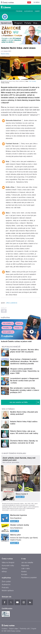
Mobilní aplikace (8, 590)
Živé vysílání (7, 332)
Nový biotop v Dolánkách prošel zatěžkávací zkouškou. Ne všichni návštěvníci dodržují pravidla (24, 361)
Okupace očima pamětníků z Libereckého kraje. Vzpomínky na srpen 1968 (24, 371)
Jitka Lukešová (11, 303)
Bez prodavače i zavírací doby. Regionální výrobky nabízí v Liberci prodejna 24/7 (24, 390)
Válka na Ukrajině (8, 562)
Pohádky (6, 328)
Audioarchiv (28, 11)
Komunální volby (8, 565)
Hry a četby (7, 323)
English (33, 628)
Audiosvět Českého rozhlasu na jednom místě (16, 341)
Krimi (18, 323)
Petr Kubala (32, 81)
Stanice (4, 568)
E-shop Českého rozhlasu (14, 453)
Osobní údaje (13, 628)
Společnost (6, 23)
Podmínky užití (25, 628)
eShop (4, 571)
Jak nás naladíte (27, 562)
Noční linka (5, 54)
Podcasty (5, 587)
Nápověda (25, 565)
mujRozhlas (5, 317)
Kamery (37, 11)
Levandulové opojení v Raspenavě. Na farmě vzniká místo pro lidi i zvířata (24, 380)
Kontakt (24, 574)
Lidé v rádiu (25, 568)
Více (36, 23)
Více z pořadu (8, 409)
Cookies (4, 628)
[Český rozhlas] (7, 2)
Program (19, 11)
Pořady (27, 23)
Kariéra (23, 571)
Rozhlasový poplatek (29, 577)
